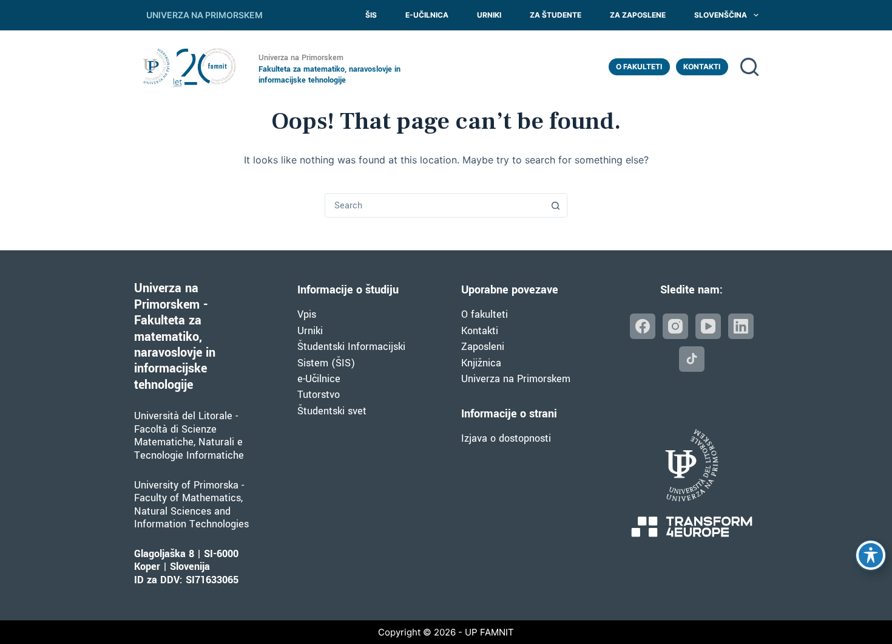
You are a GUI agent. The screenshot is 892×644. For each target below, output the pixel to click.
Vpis (306, 314)
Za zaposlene (638, 14)
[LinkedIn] (741, 326)
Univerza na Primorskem (515, 379)
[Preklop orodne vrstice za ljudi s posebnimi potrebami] (870, 555)
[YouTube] (708, 326)
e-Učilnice (318, 379)
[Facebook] (642, 326)
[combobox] (434, 205)
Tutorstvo (318, 395)
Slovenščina (720, 14)
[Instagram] (675, 326)
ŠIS (371, 14)
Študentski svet (332, 411)
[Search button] (555, 205)
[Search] (749, 67)
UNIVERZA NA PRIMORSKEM (204, 15)
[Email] (691, 359)
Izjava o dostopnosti (506, 438)
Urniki (489, 14)
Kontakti (701, 66)
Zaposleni (482, 347)
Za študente (555, 14)
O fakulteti (639, 66)
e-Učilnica (426, 14)
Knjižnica (481, 363)
